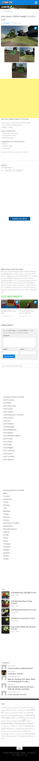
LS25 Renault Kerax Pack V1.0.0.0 (23, 610)
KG (14, 170)
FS (18, 718)
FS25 (22, 717)
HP (24, 720)
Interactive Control (11, 723)
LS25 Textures (8, 450)
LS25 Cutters (8, 418)
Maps (5, 493)
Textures (7, 547)
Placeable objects (10, 529)
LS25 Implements (9, 430)
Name (5, 349)
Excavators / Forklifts (11, 523)
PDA (22, 731)
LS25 (25, 725)
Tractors (6, 496)
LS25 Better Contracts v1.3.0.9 (22, 618)
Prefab (6, 535)
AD (17, 710)
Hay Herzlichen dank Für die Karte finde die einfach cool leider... (21, 688)
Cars (5, 508)
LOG (16, 726)
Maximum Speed (14, 729)
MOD (31, 729)
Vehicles (6, 505)
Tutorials (6, 544)
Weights (6, 550)
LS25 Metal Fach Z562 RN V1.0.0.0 (23, 593)
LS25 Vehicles (8, 424)
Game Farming (30, 718)
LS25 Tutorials (8, 456)
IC (30, 720)
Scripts (6, 559)
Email (22, 349)
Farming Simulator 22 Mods (13, 490)
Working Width (30, 734)
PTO (12, 734)
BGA (33, 709)
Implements (7, 526)
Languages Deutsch (6, 726)
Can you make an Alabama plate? (20, 668)
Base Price (23, 710)
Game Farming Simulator (9, 721)
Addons (6, 556)
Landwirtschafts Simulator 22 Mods (14, 753)
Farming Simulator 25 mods (14, 736)
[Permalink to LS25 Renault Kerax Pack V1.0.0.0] (6, 612)
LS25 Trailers (8, 412)
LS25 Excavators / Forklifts (13, 415)
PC (19, 731)
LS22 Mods (6, 23)
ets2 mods (28, 736)
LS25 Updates (8, 459)
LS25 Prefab (7, 439)
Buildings (6, 511)
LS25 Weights (8, 448)
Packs (5, 541)
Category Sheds (9, 713)
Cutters (6, 520)
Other (5, 538)
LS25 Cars (7, 421)
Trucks (6, 502)
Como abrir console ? (16, 674)
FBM (15, 718)
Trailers (6, 514)
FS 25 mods (21, 707)
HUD (27, 721)
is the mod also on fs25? (17, 694)
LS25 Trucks (7, 409)
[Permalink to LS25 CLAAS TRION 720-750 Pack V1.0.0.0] (6, 630)
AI (19, 710)
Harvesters (7, 499)
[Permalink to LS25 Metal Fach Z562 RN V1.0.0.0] (6, 595)
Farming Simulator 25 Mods (13, 397)
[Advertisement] (19, 98)
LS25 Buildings (8, 427)
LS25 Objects (8, 433)
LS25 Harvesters (9, 406)
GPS (19, 721)
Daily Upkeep (18, 713)
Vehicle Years (20, 734)
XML (2, 736)
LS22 (21, 726)
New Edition (20, 170)
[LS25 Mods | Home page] (8, 2)
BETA (29, 710)
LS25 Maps (7, 403)
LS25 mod (13, 707)
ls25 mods (12, 710)
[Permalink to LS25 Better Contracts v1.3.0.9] (6, 621)
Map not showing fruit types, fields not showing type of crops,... (21, 680)
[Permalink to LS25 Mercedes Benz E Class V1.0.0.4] (6, 604)
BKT (2, 712)
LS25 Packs (7, 444)
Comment (6, 335)
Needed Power (5, 731)
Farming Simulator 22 (17, 715)
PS (9, 734)
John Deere (8, 170)
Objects (6, 532)
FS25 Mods (5, 707)
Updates (6, 553)
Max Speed (25, 728)
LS (17, 726)
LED (12, 726)
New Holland (14, 731)
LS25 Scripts (8, 453)
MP (34, 729)
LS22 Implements (7, 11)
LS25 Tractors (8, 400)
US (15, 734)
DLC (25, 713)
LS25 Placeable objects (12, 436)
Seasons (6, 517)
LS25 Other (7, 442)
